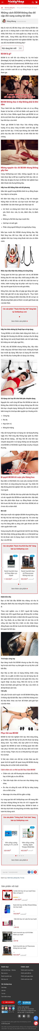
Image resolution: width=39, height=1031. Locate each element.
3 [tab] (19, 855)
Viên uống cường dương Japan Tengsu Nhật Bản (28, 845)
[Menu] (2, 2)
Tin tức (22, 878)
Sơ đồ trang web (5, 1023)
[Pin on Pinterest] (35, 872)
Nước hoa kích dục (6, 976)
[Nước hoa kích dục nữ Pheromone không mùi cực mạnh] (28, 561)
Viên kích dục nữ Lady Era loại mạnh (25, 919)
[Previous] (2, 567)
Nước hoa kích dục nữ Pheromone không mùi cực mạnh (28, 574)
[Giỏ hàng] (36, 2)
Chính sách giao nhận (27, 976)
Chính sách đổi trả (26, 973)
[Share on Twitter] (32, 872)
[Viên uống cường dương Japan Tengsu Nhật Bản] (28, 833)
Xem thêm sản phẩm (19, 321)
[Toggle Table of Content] (19, 48)
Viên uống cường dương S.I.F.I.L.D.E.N (11, 844)
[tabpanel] (11, 568)
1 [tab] (19, 316)
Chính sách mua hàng (27, 970)
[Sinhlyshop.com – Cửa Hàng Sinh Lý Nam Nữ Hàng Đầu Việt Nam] (16, 2)
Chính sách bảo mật (26, 979)
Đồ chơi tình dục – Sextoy (8, 970)
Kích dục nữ (4, 979)
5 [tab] (23, 855)
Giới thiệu (4, 987)
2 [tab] (20, 584)
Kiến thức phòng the (10, 7)
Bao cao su (4, 973)
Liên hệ (3, 990)
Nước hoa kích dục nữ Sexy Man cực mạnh (11, 573)
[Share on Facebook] (29, 872)
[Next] (36, 567)
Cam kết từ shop (6, 996)
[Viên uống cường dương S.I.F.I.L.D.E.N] (11, 833)
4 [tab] (21, 855)
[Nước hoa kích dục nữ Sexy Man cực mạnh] (11, 561)
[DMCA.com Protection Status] (8, 1012)
